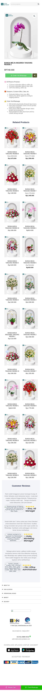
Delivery (6, 601)
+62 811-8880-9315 (22, 637)
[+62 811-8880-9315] (30, 636)
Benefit (6, 597)
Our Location (8, 589)
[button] (34, 16)
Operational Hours (10, 593)
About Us (6, 585)
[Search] (38, 4)
